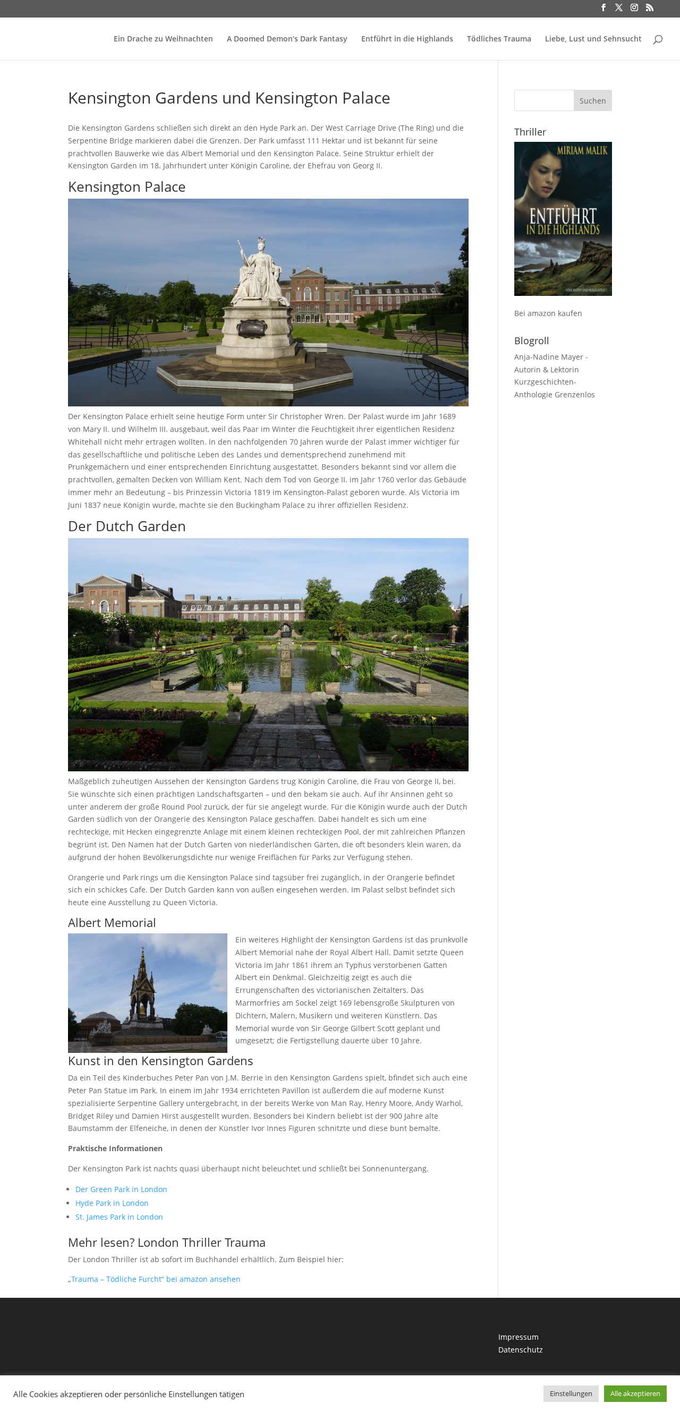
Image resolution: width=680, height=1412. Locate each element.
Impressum (518, 1337)
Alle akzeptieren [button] (635, 1393)
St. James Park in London (119, 1217)
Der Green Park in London (121, 1189)
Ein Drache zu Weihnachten (163, 39)
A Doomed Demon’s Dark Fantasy (287, 39)
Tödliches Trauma (499, 39)
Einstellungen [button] (571, 1393)
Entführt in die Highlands (407, 39)
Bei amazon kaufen (548, 313)
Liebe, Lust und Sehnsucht (593, 39)
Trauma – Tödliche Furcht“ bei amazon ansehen (156, 1279)
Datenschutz (520, 1350)
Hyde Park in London (112, 1203)
